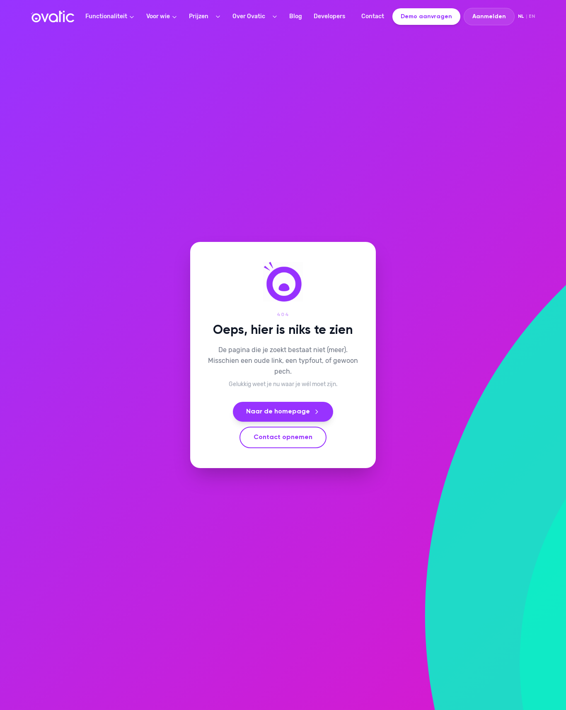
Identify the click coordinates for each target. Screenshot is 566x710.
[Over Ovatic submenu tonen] (276, 16)
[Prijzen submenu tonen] (219, 16)
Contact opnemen (283, 437)
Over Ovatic (248, 16)
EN (532, 16)
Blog (295, 16)
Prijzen (198, 16)
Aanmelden (489, 16)
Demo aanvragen (426, 16)
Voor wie (158, 16)
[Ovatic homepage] (52, 16)
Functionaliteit (106, 16)
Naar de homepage (278, 411)
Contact (372, 16)
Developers (329, 16)
